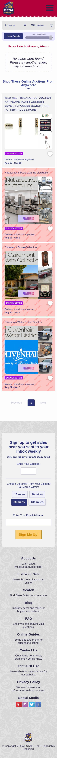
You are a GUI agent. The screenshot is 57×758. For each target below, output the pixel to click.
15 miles (19, 494)
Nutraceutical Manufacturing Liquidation (27, 172)
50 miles (19, 502)
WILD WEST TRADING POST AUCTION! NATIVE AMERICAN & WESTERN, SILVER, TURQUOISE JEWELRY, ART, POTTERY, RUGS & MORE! (28, 103)
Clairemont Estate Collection (21, 247)
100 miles (37, 502)
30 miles (37, 494)
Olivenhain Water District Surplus (23, 322)
